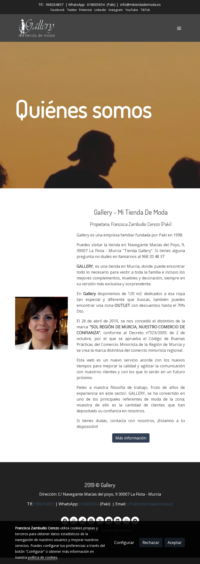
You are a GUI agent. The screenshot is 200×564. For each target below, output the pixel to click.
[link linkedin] (117, 520)
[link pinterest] (91, 520)
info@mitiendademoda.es (140, 4)
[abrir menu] (179, 28)
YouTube (131, 10)
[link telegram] (135, 520)
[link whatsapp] (126, 520)
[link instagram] (73, 520)
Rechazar (150, 542)
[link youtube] (109, 520)
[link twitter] (100, 520)
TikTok (145, 10)
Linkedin (100, 10)
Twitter (72, 10)
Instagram (116, 10)
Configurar (124, 542)
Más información (130, 438)
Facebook (57, 10)
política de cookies (42, 557)
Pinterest (85, 10)
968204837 (54, 4)
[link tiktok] (82, 520)
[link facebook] (65, 520)
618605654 (96, 4)
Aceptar (175, 542)
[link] (37, 28)
